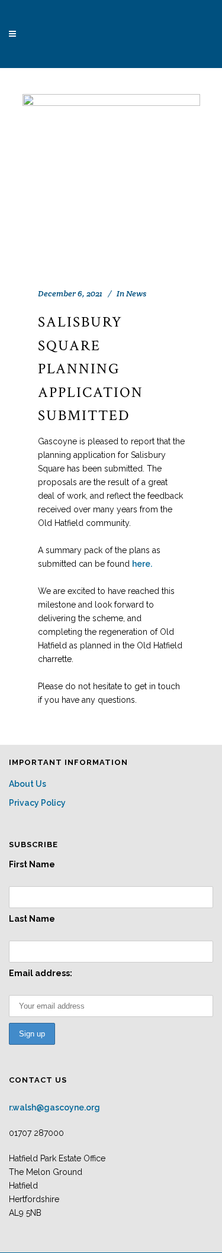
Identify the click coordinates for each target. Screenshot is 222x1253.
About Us (27, 784)
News (136, 293)
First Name (32, 864)
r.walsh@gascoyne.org (54, 1107)
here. (142, 564)
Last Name (32, 918)
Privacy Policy (37, 803)
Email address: (40, 973)
